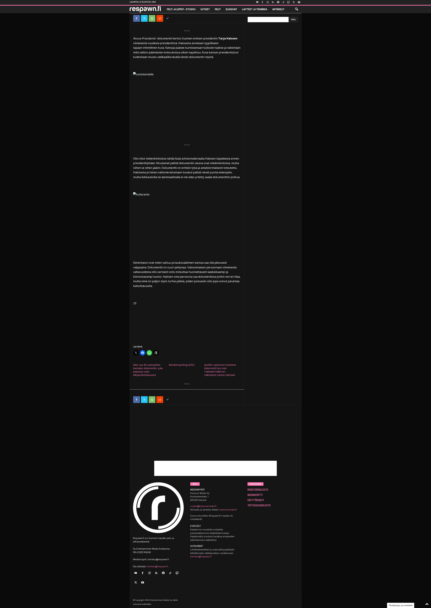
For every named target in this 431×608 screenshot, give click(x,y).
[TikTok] (283, 2)
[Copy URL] (167, 18)
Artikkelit (278, 9)
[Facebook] (262, 2)
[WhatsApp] (152, 18)
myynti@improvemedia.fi (203, 506)
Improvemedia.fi (228, 509)
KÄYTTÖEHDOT (255, 500)
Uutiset (205, 9)
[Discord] (257, 2)
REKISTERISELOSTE (257, 489)
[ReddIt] (159, 18)
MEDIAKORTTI (254, 495)
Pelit (218, 9)
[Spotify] (278, 2)
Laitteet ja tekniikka (254, 9)
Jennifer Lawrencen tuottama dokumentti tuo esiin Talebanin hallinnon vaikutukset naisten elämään (220, 370)
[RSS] (273, 2)
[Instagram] (268, 2)
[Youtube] (299, 2)
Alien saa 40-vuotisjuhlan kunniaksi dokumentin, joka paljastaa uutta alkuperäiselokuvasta (148, 370)
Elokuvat (231, 9)
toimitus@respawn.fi (157, 566)
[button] (296, 9)
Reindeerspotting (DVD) (181, 364)
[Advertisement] (216, 437)
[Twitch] (289, 2)
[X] (294, 2)
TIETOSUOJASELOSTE (259, 505)
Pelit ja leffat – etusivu (181, 9)
